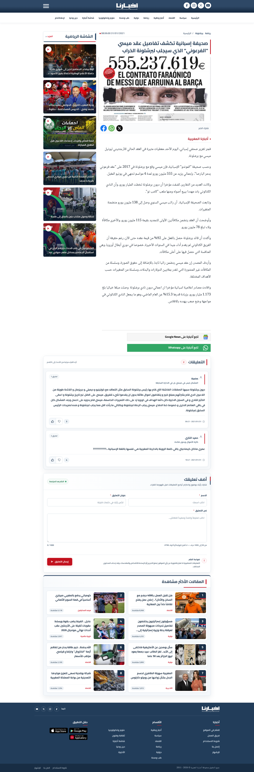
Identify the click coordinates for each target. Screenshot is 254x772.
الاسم (203, 495)
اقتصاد (171, 18)
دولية (136, 18)
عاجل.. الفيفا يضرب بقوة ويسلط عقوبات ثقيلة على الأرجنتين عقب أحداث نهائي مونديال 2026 (72, 625)
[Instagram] (50, 709)
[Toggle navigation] (46, 6)
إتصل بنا (216, 747)
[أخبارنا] (211, 709)
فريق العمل (214, 735)
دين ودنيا (73, 18)
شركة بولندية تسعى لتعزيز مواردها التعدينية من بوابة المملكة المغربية (70, 675)
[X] (43, 709)
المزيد (49, 36)
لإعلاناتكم (60, 18)
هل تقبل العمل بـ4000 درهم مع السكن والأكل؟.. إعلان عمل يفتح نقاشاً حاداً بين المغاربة (154, 599)
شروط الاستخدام (211, 741)
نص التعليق (200, 510)
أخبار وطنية (159, 18)
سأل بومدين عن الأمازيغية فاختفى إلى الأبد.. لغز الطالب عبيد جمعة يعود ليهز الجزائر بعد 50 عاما (151, 651)
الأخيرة (121, 752)
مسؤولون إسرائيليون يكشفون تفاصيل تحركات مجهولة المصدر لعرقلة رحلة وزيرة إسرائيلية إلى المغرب (154, 625)
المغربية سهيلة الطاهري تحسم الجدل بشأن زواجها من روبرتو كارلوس (151, 675)
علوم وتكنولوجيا (107, 18)
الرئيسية (195, 18)
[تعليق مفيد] (52, 421)
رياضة (146, 18)
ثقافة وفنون (118, 735)
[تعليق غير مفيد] (59, 421)
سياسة (183, 18)
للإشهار (216, 752)
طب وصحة (124, 18)
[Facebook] (56, 709)
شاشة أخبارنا (88, 18)
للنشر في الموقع (211, 730)
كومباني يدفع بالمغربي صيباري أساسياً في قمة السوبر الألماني (73, 597)
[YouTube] (37, 709)
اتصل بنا (46, 767)
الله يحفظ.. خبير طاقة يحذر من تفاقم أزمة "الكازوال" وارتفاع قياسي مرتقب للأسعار (70, 651)
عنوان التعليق (118, 495)
